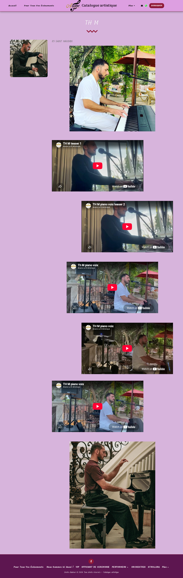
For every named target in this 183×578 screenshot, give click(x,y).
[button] (142, 6)
